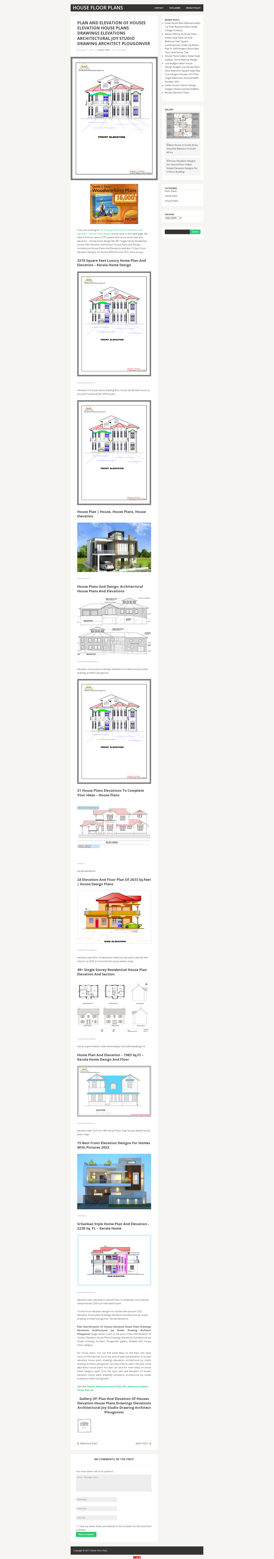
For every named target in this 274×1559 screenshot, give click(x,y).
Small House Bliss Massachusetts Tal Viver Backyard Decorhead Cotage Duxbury (182, 26)
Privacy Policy (193, 8)
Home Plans (171, 196)
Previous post (89, 1443)
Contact (159, 8)
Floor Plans (171, 191)
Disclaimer (174, 8)
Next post (142, 1443)
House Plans (104, 49)
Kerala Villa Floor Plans (177, 92)
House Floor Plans (98, 1550)
